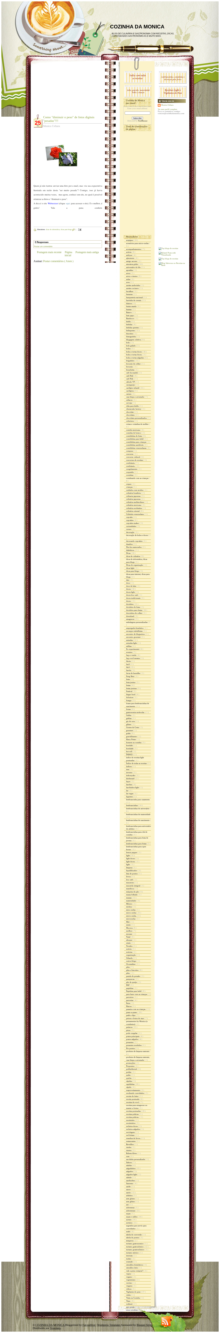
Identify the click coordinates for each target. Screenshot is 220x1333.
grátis (128, 733)
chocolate (130, 412)
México (129, 904)
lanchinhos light (132, 787)
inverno (129, 772)
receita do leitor (132, 1096)
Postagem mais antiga (87, 252)
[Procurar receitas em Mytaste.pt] (168, 248)
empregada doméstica (135, 628)
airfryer (129, 255)
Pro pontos (130, 1048)
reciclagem (130, 1132)
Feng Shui (130, 676)
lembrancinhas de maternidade (138, 814)
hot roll (129, 751)
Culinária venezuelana (135, 514)
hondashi (130, 748)
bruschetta (130, 370)
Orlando (129, 958)
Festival (129, 691)
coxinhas (130, 475)
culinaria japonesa (133, 496)
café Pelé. (130, 379)
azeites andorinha (133, 285)
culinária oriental (133, 511)
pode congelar (132, 1033)
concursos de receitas (134, 460)
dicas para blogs (132, 571)
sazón (128, 1193)
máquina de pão (132, 892)
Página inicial (68, 254)
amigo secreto (132, 261)
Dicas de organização (135, 565)
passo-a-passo (132, 1012)
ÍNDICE (129, 755)
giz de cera (130, 721)
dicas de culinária (133, 556)
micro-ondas (131, 913)
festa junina (131, 682)
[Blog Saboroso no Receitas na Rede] (172, 265)
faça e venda (131, 655)
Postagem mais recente (49, 252)
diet (128, 580)
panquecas (130, 979)
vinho (128, 1295)
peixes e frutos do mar (135, 1018)
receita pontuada (133, 1099)
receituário (130, 1120)
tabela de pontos (133, 1238)
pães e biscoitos (132, 970)
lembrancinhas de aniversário (138, 808)
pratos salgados (132, 1039)
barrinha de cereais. (134, 300)
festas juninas (131, 688)
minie (128, 925)
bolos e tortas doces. (134, 355)
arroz (128, 273)
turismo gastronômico (135, 1247)
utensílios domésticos (134, 1265)
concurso (130, 454)
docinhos (130, 604)
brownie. (130, 367)
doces (128, 589)
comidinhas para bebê (135, 439)
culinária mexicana (134, 505)
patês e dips (131, 1015)
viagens (129, 1286)
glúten (129, 724)
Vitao (128, 1301)
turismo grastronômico (135, 1250)
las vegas (130, 793)
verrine (129, 1283)
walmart (129, 1304)
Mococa (129, 928)
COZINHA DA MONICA (137, 26)
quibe (128, 1075)
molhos (129, 931)
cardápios (130, 391)
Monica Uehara (167, 105)
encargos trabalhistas (134, 631)
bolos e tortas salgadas (135, 358)
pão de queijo (132, 982)
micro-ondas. (131, 916)
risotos (129, 1150)
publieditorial (131, 1069)
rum (128, 1156)
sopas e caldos (132, 1217)
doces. (129, 601)
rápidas (129, 1081)
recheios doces (132, 1126)
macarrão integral (133, 886)
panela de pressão (133, 976)
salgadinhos (131, 1168)
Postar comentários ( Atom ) (58, 261)
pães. (128, 973)
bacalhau (130, 291)
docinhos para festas (134, 610)
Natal (128, 937)
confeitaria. (131, 466)
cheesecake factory (134, 409)
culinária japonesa (133, 499)
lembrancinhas (132, 805)
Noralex (129, 946)
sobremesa (130, 1208)
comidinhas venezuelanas (136, 448)
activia (129, 252)
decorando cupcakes (134, 541)
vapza (128, 1274)
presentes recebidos (134, 1045)
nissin (128, 943)
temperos (130, 1241)
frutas (128, 709)
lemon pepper (132, 852)
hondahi (129, 745)
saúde (128, 1187)
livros (128, 877)
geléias (129, 718)
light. (128, 864)
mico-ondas (131, 910)
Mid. (128, 922)
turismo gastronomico (135, 1244)
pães (128, 967)
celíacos (129, 400)
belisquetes (130, 330)
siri (127, 1205)
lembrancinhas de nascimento (138, 820)
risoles (129, 1147)
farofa (128, 670)
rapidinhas (130, 1084)
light (128, 855)
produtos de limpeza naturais (138, 1051)
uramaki (129, 1262)
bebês (128, 321)
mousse (129, 934)
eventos (129, 652)
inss (128, 769)
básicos (129, 303)
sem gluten (130, 1199)
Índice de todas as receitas (136, 763)
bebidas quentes (132, 328)
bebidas (129, 324)
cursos (129, 529)
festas (128, 685)
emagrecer (130, 619)
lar (127, 791)
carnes (129, 394)
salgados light (132, 1174)
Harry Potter (131, 739)
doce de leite (131, 586)
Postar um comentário (43, 246)
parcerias (130, 1000)
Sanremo (130, 1183)
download (130, 616)
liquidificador (132, 870)
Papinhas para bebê (134, 991)
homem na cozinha (134, 742)
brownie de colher (133, 364)
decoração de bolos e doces (137, 535)
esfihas (129, 646)
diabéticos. (130, 550)
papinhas (130, 988)
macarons (130, 883)
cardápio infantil (133, 388)
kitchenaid (130, 778)
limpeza (129, 868)
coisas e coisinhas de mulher (137, 424)
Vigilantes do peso (133, 1292)
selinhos (129, 1195)
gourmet (129, 730)
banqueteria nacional (134, 297)
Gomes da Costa (132, 727)
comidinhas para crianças (136, 442)
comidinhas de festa (134, 436)
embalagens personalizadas (137, 622)
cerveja (129, 403)
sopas (128, 1214)
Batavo (129, 312)
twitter (129, 1259)
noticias (129, 952)
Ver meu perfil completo (167, 109)
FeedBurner (142, 121)
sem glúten (130, 1201)
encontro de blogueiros (135, 634)
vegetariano (131, 1280)
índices (129, 766)
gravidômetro (132, 736)
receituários (131, 1123)
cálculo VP (130, 382)
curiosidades (131, 526)
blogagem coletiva (133, 340)
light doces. (131, 862)
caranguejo (130, 385)
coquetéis (130, 472)
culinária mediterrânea (135, 502)
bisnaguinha (131, 336)
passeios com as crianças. (136, 1009)
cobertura (130, 421)
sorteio (129, 1220)
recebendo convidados (135, 1093)
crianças (129, 487)
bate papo (130, 315)
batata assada (131, 306)
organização (131, 955)
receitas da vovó (133, 1102)
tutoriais (129, 1256)
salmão (129, 1177)
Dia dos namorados (134, 547)
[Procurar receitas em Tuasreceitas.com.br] (168, 259)
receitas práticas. (133, 1117)
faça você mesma (133, 658)
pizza (128, 1030)
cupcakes (130, 520)
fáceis (128, 661)
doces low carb (132, 595)
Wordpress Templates (109, 1325)
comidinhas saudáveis (135, 445)
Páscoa (129, 1006)
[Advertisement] (62, 89)
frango (129, 700)
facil (128, 664)
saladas (129, 1165)
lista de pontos (132, 874)
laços (128, 781)
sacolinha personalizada (135, 1159)
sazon (128, 1189)
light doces (130, 858)
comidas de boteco (133, 433)
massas (129, 898)
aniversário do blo (133, 267)
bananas (129, 294)
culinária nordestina (134, 508)
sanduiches (130, 1180)
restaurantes (131, 1141)
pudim (129, 1072)
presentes (130, 1042)
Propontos (130, 1066)
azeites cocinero (132, 288)
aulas (128, 279)
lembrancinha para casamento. (138, 799)
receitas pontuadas (133, 1111)
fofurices (130, 697)
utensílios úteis (132, 1268)
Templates (55, 1328)
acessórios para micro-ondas (137, 243)
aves (128, 282)
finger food (131, 694)
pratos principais (133, 1036)
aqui (68, 203)
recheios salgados (133, 1129)
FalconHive (89, 1325)
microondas (131, 919)
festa (128, 679)
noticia (129, 949)
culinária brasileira (133, 493)
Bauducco (130, 318)
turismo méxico (132, 1253)
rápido (129, 1087)
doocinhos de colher (134, 613)
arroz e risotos (132, 276)
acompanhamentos (133, 249)
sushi (128, 1231)
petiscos (129, 1027)
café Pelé (130, 376)
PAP (128, 985)
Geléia (129, 715)
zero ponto (130, 1307)
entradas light (131, 643)
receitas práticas (132, 1114)
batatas (129, 309)
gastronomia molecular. (135, 712)
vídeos (129, 1289)
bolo (128, 343)
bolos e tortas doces (134, 352)
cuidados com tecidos (135, 490)
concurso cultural (133, 457)
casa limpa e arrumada (135, 397)
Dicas (128, 553)
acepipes (129, 240)
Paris (128, 1003)
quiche (129, 1078)
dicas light (130, 568)
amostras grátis (132, 264)
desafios (129, 544)
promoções (130, 1063)
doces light (130, 592)
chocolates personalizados (136, 418)
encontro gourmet (133, 637)
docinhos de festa (133, 607)
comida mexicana (133, 430)
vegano (129, 1277)
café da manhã (132, 373)
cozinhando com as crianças (137, 478)
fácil (128, 667)
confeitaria (130, 463)
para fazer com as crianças (136, 994)
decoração (130, 532)
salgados (129, 1171)
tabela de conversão (134, 1235)
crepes (129, 484)
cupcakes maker (132, 523)
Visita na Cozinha (133, 1298)
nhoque (129, 940)
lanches (129, 784)
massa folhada (132, 895)
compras (129, 451)
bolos (128, 349)
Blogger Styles (145, 1325)
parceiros (130, 997)
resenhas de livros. (133, 1138)
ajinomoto (130, 258)
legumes (129, 797)
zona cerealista (132, 1310)
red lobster (130, 1135)
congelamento (132, 469)
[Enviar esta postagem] (79, 229)
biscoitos (130, 334)
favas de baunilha (133, 673)
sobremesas (131, 1211)
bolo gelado (131, 346)
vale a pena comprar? (135, 1271)
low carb (130, 880)
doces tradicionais (133, 598)
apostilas (129, 270)
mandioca (130, 889)
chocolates (130, 415)
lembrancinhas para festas (136, 844)
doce (128, 583)
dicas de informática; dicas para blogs (59, 229)
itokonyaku (131, 775)
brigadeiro (130, 361)
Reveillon (130, 1144)
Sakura (129, 1162)
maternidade (131, 901)
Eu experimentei (133, 649)
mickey (129, 907)
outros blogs (131, 961)
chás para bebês (132, 406)
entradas (129, 640)
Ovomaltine (131, 964)
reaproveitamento (133, 1090)
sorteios (129, 1223)
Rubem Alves (131, 1153)
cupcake (129, 517)
